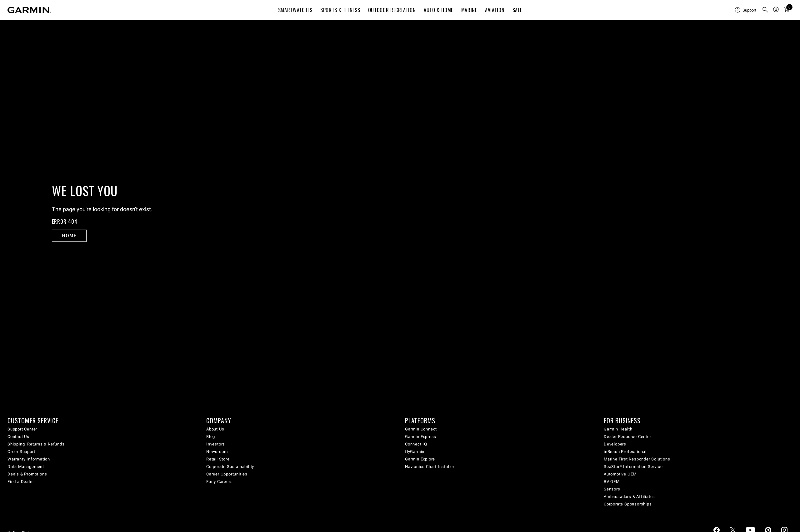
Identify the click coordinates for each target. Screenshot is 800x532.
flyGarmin (414, 451)
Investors (215, 444)
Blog (210, 436)
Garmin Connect (421, 429)
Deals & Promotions (27, 474)
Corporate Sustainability (230, 466)
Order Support (21, 451)
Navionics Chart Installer (429, 466)
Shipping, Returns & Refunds (36, 444)
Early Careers (219, 481)
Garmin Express (420, 436)
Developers (615, 444)
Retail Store (218, 459)
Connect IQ (416, 444)
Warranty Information (29, 459)
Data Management (26, 466)
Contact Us (18, 436)
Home (69, 235)
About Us (215, 429)
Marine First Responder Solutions (637, 459)
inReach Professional (625, 451)
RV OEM (612, 481)
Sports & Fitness (340, 10)
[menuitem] (746, 10)
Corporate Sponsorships (628, 504)
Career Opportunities (227, 474)
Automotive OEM (620, 474)
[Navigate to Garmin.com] (29, 10)
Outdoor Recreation (392, 10)
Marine (469, 10)
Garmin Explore (420, 459)
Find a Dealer (21, 481)
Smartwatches (295, 10)
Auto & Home (438, 10)
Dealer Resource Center (627, 436)
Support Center (22, 429)
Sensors (612, 489)
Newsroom (217, 451)
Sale (517, 10)
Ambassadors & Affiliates (629, 496)
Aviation (494, 10)
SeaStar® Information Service (633, 466)
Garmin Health (618, 429)
